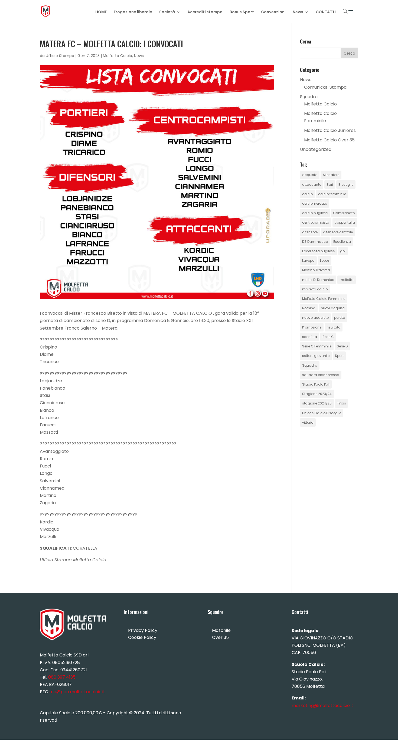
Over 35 (220, 637)
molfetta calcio (315, 289)
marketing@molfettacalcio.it (322, 705)
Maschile (221, 630)
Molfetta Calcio (117, 55)
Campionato (344, 213)
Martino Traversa (316, 270)
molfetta (347, 279)
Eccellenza (342, 241)
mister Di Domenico (318, 279)
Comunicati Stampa (325, 87)
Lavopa (308, 260)
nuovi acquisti (333, 308)
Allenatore (331, 174)
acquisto (309, 174)
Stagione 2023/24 (317, 393)
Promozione (311, 327)
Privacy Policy (142, 630)
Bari (330, 184)
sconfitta (309, 336)
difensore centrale (338, 232)
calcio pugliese (315, 213)
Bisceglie (345, 184)
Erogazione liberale (133, 12)
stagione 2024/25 (317, 403)
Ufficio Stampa (60, 55)
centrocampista (315, 222)
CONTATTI (326, 12)
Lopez (324, 260)
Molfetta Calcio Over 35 (329, 140)
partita (339, 317)
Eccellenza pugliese (318, 251)
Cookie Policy (142, 637)
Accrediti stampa (205, 12)
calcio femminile (332, 194)
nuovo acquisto (315, 317)
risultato (333, 327)
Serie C (328, 336)
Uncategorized (315, 149)
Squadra (309, 97)
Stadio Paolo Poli (316, 384)
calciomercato (314, 203)
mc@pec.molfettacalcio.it (77, 692)
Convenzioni (273, 12)
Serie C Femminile (316, 346)
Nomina (308, 308)
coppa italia (345, 222)
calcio (307, 194)
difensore (310, 232)
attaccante (311, 184)
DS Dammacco (315, 241)
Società (167, 12)
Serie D (342, 346)
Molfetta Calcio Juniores (330, 130)
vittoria (308, 422)
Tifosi (341, 403)
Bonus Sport (242, 12)
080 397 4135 (62, 677)
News (298, 12)
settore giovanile (316, 355)
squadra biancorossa (320, 375)
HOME (101, 12)
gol (342, 251)
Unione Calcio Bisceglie (321, 413)
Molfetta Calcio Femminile (323, 298)
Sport (339, 355)
